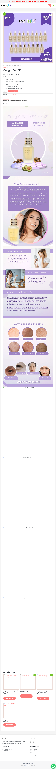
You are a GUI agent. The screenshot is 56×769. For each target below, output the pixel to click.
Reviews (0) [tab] (25, 100)
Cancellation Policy (34, 755)
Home (4, 65)
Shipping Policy (33, 752)
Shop (8, 65)
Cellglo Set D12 (39, 762)
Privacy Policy (33, 750)
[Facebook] (31, 742)
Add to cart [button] (10, 698)
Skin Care (12, 65)
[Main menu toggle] (53, 5)
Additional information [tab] (15, 100)
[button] (50, 15)
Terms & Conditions (34, 749)
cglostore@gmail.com (7, 749)
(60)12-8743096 (5, 750)
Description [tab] (6, 100)
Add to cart (13, 91)
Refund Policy (33, 754)
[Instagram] (34, 742)
